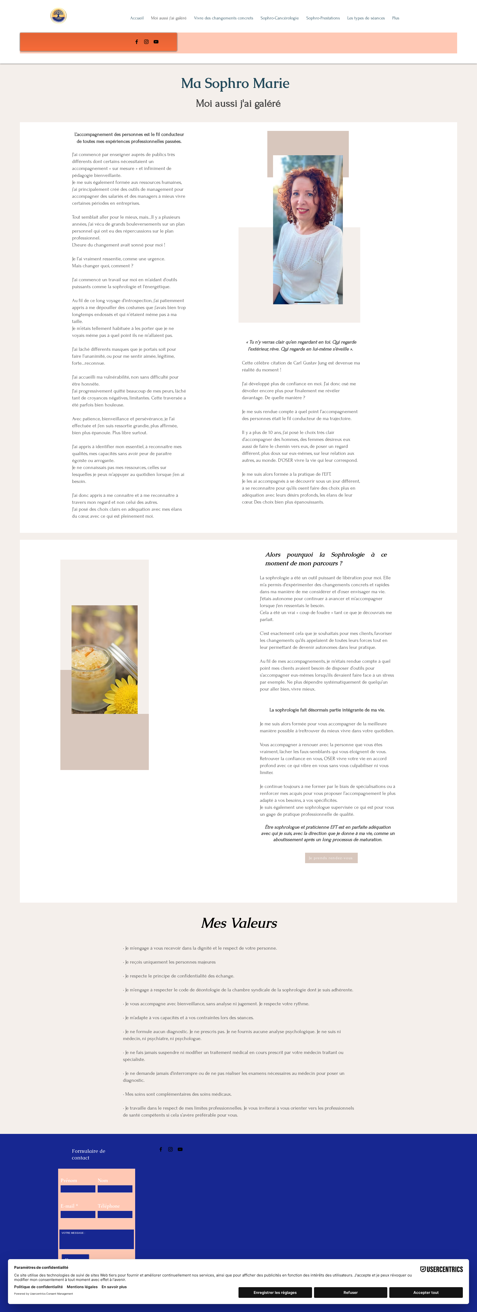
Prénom (69, 1180)
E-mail (68, 1206)
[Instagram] (146, 42)
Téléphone (109, 1206)
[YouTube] (156, 42)
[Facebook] (137, 42)
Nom (103, 1180)
